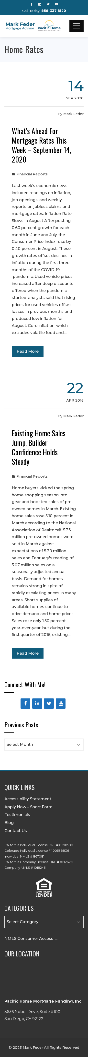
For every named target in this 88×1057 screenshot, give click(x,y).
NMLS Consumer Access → (31, 938)
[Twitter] (49, 703)
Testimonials (17, 814)
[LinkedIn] (37, 703)
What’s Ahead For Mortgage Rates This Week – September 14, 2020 (41, 145)
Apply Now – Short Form (28, 807)
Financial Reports (32, 174)
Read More (28, 351)
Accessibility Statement (27, 799)
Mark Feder (73, 114)
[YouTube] (61, 703)
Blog (9, 822)
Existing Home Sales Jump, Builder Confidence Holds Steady (39, 447)
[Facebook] (25, 703)
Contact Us (15, 830)
